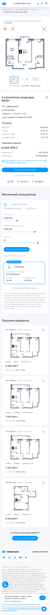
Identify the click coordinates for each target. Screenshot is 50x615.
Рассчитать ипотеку (25, 175)
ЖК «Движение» (10, 106)
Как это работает (12, 601)
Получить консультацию (25, 170)
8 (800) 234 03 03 (22, 4)
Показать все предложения (24, 288)
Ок (42, 598)
